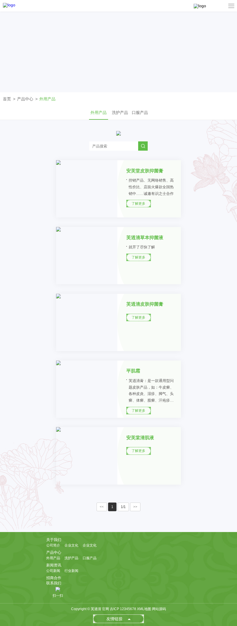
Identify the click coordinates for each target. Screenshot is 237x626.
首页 (7, 99)
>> (135, 507)
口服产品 (140, 112)
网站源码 (159, 609)
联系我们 (53, 583)
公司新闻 (53, 571)
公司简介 (53, 545)
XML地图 (144, 609)
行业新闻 (71, 571)
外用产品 (47, 99)
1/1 (123, 507)
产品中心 (25, 99)
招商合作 (53, 578)
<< (102, 507)
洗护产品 (120, 112)
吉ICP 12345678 (123, 609)
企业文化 (71, 545)
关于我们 (53, 540)
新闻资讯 (53, 565)
